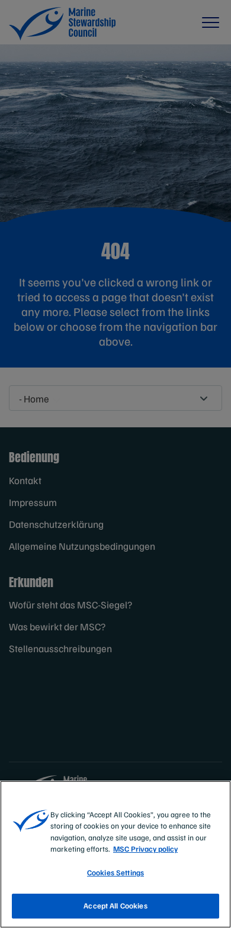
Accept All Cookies (115, 905)
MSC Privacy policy (145, 848)
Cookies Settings (115, 872)
